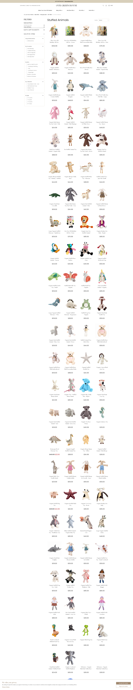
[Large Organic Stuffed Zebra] (102, 521)
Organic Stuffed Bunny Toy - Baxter (102, 123)
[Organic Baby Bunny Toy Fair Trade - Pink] (54, 113)
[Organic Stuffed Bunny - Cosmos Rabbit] (54, 85)
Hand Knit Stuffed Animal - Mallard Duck (55, 667)
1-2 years (30, 99)
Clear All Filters (27, 27)
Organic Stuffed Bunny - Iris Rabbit (86, 559)
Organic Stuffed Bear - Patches (70, 259)
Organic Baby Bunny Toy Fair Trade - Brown (86, 150)
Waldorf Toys (31, 88)
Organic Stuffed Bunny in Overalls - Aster (86, 477)
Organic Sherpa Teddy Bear (70, 177)
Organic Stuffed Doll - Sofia (54, 613)
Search (103, 5)
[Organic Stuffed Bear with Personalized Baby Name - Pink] (70, 358)
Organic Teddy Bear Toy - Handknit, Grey (54, 531)
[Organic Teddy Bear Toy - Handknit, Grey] (54, 521)
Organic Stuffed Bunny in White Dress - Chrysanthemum (86, 123)
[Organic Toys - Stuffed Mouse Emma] (70, 385)
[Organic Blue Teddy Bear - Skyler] (86, 385)
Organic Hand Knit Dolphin (54, 559)
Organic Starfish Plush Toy (70, 504)
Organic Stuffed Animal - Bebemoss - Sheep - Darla (54, 69)
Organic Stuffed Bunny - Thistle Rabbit (102, 477)
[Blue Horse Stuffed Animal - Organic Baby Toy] (102, 58)
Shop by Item (29, 34)
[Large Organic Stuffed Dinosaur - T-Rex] (54, 303)
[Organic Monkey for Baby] (102, 494)
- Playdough (30, 72)
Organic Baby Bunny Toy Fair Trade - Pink (54, 123)
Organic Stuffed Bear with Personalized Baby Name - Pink (70, 369)
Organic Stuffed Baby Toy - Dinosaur (86, 177)
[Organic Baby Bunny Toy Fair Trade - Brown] (86, 140)
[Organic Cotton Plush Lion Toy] (102, 358)
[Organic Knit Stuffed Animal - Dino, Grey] (54, 331)
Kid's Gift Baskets (31, 30)
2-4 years (30, 97)
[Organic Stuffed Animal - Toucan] (54, 249)
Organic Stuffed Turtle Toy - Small (54, 286)
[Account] (106, 5)
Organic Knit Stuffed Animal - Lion (54, 422)
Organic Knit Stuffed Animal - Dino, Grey (54, 341)
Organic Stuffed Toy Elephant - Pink (86, 586)
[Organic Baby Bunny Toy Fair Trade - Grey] (70, 194)
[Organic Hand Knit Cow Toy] (102, 385)
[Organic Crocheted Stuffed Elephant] (70, 657)
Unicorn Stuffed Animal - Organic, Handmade (102, 287)
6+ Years (30, 103)
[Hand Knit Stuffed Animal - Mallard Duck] (54, 657)
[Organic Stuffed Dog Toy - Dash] (54, 576)
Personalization (36, 5)
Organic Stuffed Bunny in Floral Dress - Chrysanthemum (102, 205)
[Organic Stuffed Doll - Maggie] (102, 576)
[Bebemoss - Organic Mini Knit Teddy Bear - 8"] (86, 657)
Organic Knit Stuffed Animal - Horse (70, 341)
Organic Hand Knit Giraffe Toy (102, 313)
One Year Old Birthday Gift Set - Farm (70, 232)
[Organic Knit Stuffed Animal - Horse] (70, 331)
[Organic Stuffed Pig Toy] (54, 494)
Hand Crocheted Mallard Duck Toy (54, 640)
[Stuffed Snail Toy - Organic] (86, 276)
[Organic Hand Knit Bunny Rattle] (54, 385)
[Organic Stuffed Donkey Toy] (70, 576)
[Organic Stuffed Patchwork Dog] (102, 249)
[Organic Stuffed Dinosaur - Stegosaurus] (70, 303)
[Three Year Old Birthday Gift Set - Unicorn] (54, 31)
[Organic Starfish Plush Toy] (70, 494)
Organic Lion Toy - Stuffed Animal (86, 232)
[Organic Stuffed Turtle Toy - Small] (54, 276)
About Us (29, 5)
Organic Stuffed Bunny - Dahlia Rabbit (70, 477)
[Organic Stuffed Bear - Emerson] (70, 58)
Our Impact (23, 5)
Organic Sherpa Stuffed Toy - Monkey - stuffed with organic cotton (54, 178)
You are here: (27, 14)
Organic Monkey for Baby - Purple (102, 232)
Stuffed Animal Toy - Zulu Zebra (86, 341)
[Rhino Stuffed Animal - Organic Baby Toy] (70, 521)
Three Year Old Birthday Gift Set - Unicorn (54, 42)
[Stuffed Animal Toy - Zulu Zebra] (86, 331)
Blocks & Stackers (32, 76)
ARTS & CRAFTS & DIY (33, 64)
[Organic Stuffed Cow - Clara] (86, 249)
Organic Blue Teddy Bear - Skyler (86, 395)
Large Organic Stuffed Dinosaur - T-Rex (54, 313)
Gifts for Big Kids (31, 52)
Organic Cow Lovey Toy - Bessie (86, 504)
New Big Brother (31, 54)
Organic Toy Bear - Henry (86, 422)
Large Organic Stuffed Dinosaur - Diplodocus (54, 232)
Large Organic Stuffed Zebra (102, 531)
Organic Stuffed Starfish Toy (86, 368)
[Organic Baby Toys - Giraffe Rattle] (54, 467)
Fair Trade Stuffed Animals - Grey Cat (70, 613)
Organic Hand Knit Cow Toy (102, 395)
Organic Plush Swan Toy (102, 640)
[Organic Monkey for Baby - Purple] (102, 222)
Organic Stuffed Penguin (70, 95)
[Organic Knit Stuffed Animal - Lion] (54, 412)
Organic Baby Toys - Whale (86, 613)
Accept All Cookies (123, 683)
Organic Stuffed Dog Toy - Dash (54, 586)
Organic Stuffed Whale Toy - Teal (86, 95)
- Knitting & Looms (32, 70)
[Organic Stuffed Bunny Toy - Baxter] (102, 113)
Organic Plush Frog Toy (86, 639)
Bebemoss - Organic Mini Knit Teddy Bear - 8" (86, 668)
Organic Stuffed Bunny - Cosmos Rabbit (55, 95)
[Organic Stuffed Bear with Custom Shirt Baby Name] (86, 31)
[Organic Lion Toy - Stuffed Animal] (86, 222)
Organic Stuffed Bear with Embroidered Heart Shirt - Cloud (54, 369)
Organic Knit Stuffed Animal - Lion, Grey (70, 422)
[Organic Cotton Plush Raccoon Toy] (70, 630)
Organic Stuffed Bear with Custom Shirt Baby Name (86, 42)
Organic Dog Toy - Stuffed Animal (102, 150)
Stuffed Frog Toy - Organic (86, 313)
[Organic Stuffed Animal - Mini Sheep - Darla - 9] (102, 440)
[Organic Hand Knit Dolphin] (54, 549)
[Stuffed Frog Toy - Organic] (86, 303)
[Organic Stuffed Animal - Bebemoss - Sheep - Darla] (54, 58)
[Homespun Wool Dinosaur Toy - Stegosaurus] (54, 440)
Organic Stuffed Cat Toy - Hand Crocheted (102, 559)
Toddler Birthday (31, 50)
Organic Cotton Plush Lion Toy (102, 368)
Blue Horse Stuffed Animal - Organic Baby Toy (102, 69)
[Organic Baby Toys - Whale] (86, 603)
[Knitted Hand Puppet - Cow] (86, 521)
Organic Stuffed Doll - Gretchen (102, 613)
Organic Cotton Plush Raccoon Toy (70, 640)
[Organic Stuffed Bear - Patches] (70, 249)
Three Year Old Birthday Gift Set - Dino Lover (102, 42)
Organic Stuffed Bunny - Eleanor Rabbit (70, 559)
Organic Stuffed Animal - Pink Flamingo (70, 123)
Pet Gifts (81, 10)
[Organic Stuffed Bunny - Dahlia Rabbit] (70, 467)
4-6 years (30, 101)
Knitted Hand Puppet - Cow (86, 531)
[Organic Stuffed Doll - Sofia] (54, 603)
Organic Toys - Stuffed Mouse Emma (70, 395)
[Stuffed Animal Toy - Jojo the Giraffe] (102, 167)
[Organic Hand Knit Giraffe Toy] (102, 303)
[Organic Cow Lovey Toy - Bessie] (86, 494)
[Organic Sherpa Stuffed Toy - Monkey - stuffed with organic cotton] (54, 167)
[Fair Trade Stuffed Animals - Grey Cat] (70, 603)
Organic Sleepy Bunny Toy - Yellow (86, 450)
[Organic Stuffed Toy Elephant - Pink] (86, 576)
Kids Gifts (91, 10)
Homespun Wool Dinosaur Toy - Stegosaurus (54, 450)
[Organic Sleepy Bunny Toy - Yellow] (86, 440)
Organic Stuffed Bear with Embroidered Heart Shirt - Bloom (102, 341)
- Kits (29, 68)
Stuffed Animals (28, 25)
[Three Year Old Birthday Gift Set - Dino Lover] (102, 31)
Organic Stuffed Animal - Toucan (54, 259)
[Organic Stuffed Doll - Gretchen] (102, 603)
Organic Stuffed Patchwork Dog (102, 259)
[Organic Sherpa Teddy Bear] (70, 167)
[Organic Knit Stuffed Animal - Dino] (86, 194)
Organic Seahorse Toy (102, 422)
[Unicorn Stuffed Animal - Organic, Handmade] (102, 276)
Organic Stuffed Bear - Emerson (70, 68)
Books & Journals (32, 74)
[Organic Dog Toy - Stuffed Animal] (102, 140)
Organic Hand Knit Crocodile (54, 204)
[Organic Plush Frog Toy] (86, 630)
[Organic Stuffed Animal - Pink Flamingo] (70, 113)
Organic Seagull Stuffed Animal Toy (70, 450)
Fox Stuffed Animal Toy (70, 149)
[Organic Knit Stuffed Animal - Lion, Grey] (70, 412)
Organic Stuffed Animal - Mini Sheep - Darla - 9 (102, 450)
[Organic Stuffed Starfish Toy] (86, 358)
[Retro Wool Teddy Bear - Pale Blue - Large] (102, 85)
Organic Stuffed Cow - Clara (86, 259)
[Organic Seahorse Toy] (102, 412)
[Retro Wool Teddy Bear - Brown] (86, 58)
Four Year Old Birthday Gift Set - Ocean (70, 41)
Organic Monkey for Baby (102, 504)
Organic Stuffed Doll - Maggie (102, 586)
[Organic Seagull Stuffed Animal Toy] (70, 440)
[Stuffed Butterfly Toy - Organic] (70, 276)
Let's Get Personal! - (64, 1)
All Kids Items (31, 41)
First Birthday (31, 48)
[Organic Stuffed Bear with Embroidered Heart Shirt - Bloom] (102, 331)
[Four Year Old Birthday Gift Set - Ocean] (70, 31)
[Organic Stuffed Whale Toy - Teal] (86, 85)
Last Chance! (31, 90)
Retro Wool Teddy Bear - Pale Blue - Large (102, 95)
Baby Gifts (59, 10)
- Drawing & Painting (32, 66)
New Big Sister (31, 56)
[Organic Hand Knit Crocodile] (54, 194)
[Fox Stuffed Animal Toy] (70, 140)
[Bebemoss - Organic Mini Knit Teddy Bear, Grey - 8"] (102, 657)
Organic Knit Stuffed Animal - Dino (86, 204)
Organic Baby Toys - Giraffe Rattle (54, 477)
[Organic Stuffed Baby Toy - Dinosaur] (86, 167)
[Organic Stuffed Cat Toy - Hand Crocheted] (102, 549)
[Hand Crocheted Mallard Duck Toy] (54, 630)
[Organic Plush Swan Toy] (102, 630)
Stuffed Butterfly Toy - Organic (70, 286)
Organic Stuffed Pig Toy (54, 504)
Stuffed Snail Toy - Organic (86, 286)
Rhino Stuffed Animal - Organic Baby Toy (70, 531)
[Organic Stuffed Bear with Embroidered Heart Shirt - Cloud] (54, 358)
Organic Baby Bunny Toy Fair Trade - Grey (70, 204)
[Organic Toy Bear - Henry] (86, 412)
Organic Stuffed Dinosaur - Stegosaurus (70, 313)
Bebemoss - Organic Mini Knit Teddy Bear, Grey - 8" (102, 668)
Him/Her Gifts (70, 10)
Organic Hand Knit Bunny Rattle (54, 395)
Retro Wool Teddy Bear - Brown (86, 68)
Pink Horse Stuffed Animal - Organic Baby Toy (54, 151)
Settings (6, 687)
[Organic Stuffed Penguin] (70, 85)
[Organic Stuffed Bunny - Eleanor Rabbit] (70, 549)
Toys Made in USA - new (33, 84)
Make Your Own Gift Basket (45, 10)
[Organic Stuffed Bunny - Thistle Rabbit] (102, 467)
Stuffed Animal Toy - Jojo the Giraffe (102, 177)
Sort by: (96, 20)
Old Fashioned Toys (32, 86)
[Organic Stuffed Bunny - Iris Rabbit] (86, 549)
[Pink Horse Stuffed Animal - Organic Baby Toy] (54, 140)
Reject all (123, 686)
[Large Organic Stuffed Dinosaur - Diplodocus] (54, 222)
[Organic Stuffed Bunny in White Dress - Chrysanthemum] (86, 113)
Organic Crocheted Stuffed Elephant (70, 667)
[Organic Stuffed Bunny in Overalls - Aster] (86, 467)
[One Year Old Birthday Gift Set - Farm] (70, 222)
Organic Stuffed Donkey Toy (70, 586)
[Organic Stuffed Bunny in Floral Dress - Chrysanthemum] (102, 194)
